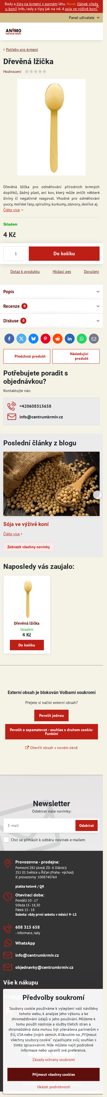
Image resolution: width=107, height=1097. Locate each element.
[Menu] (96, 31)
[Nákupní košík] (83, 31)
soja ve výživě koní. (81, 8)
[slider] (36, 71)
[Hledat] (70, 31)
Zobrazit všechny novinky (28, 546)
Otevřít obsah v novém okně (53, 747)
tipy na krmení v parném (36, 3)
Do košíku (64, 253)
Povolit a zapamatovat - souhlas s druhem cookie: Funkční (51, 731)
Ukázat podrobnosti (53, 1086)
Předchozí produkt (30, 356)
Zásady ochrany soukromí (53, 1059)
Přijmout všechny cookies (53, 1074)
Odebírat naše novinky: (51, 811)
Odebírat (86, 825)
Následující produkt (79, 356)
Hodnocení (12, 71)
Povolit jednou (51, 715)
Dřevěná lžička (27, 623)
